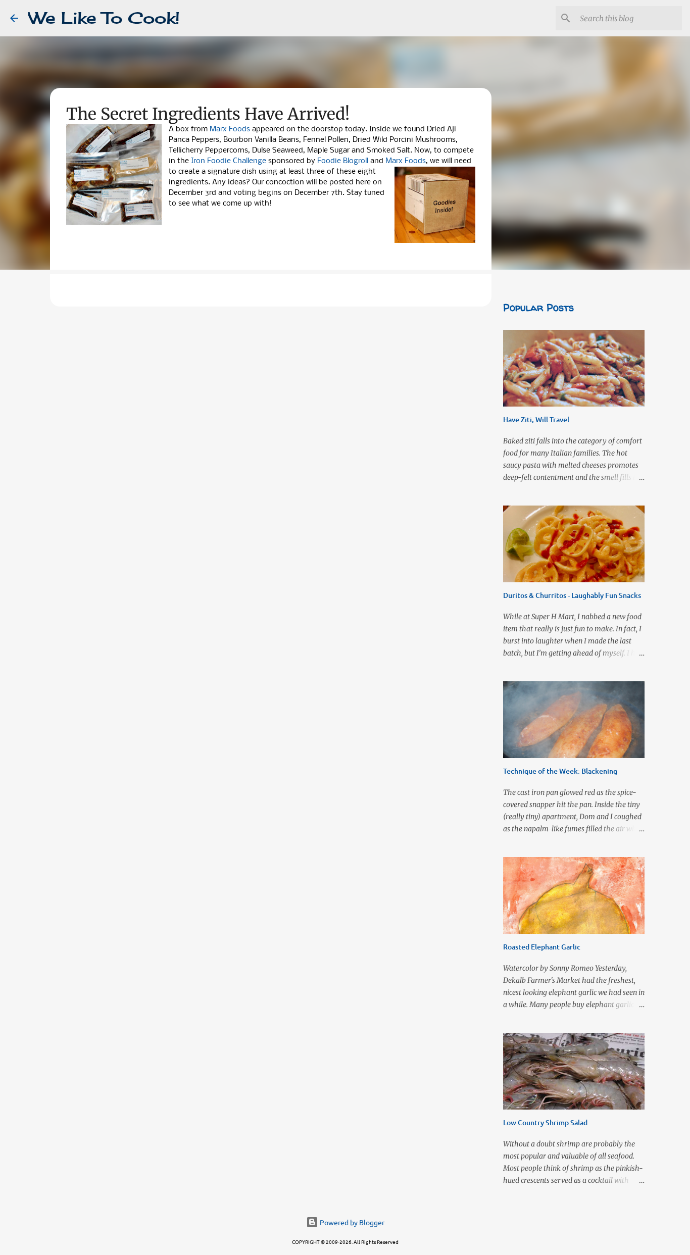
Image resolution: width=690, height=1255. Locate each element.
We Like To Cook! (104, 18)
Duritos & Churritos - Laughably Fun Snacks (572, 595)
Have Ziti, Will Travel (536, 419)
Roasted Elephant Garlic (541, 946)
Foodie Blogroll (342, 161)
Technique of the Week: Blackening (560, 771)
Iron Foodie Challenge (229, 161)
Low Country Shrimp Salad (545, 1122)
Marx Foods (230, 129)
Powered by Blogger (351, 1222)
